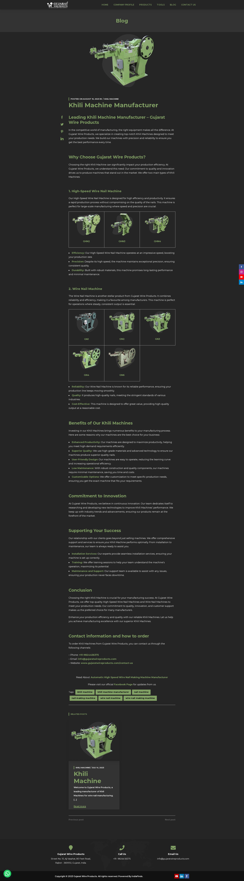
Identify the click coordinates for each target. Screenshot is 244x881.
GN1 (86, 339)
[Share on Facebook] (62, 117)
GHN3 (122, 241)
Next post (170, 820)
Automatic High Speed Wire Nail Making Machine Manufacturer (129, 677)
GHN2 (86, 241)
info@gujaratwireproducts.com (97, 659)
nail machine (141, 692)
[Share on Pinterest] (62, 131)
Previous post (76, 820)
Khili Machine (111, 99)
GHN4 (157, 241)
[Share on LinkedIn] (62, 138)
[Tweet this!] (62, 124)
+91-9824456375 (89, 655)
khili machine (85, 692)
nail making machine (83, 698)
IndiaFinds (137, 876)
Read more (80, 806)
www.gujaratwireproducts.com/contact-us (107, 663)
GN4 (86, 375)
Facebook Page (123, 684)
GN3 (157, 339)
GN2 (122, 339)
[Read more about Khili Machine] (94, 740)
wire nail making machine (140, 698)
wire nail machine (110, 698)
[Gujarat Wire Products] (58, 5)
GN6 (122, 375)
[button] (7, 873)
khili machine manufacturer (113, 692)
